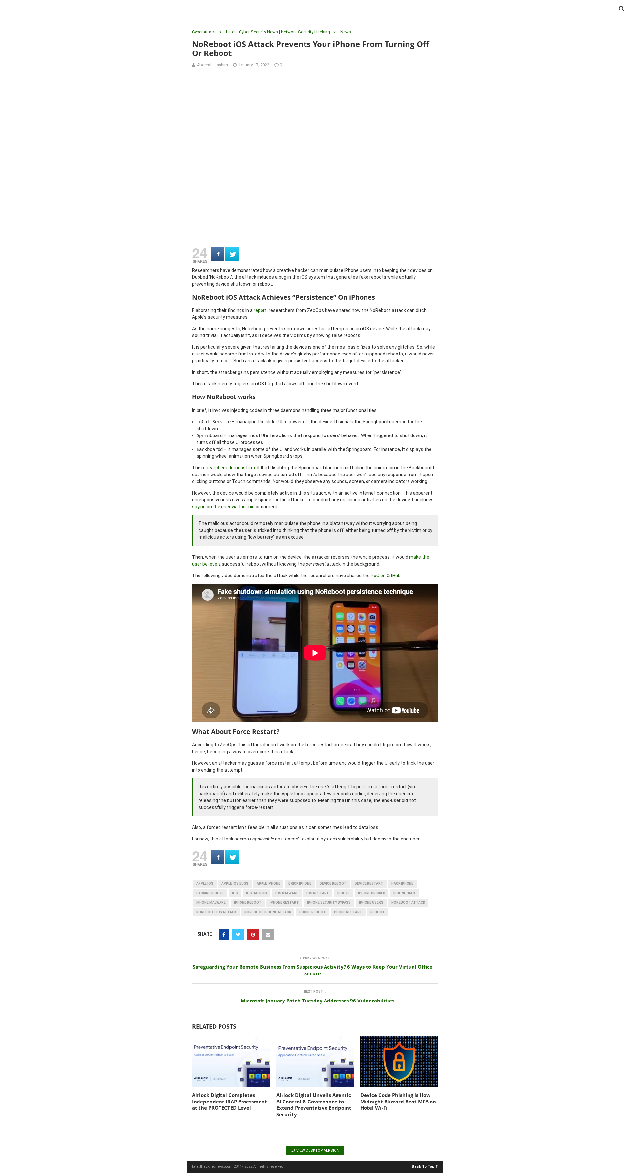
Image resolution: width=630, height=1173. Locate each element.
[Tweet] (232, 254)
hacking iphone (210, 893)
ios (235, 893)
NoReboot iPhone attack (267, 912)
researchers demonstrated (230, 467)
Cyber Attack (204, 32)
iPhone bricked (371, 893)
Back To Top (423, 1166)
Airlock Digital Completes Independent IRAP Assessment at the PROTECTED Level (229, 1101)
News (345, 32)
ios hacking (256, 893)
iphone (343, 893)
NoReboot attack (408, 902)
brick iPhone (299, 883)
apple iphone (268, 883)
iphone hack (404, 893)
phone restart (348, 912)
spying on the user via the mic (223, 506)
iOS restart (317, 893)
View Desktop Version (317, 1150)
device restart (369, 883)
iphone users (371, 902)
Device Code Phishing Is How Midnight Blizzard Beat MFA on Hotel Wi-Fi (398, 1101)
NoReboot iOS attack (216, 912)
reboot (377, 912)
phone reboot (312, 912)
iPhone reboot (248, 902)
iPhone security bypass (329, 902)
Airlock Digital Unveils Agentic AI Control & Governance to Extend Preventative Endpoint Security (313, 1105)
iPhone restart (284, 902)
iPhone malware (211, 902)
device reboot (333, 883)
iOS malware (286, 893)
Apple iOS (204, 883)
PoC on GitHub (386, 575)
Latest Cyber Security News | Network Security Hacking (278, 32)
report (260, 310)
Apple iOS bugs (234, 883)
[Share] (217, 254)
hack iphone (402, 883)
